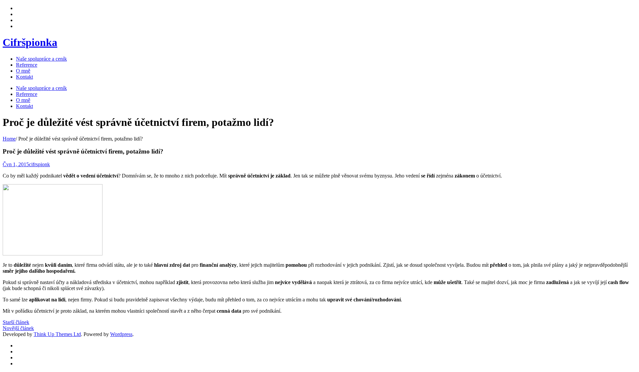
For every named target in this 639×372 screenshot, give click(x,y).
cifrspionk (39, 164)
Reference (26, 65)
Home (9, 139)
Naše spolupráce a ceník (41, 59)
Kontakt (24, 77)
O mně (23, 71)
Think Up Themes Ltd (57, 334)
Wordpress (121, 334)
